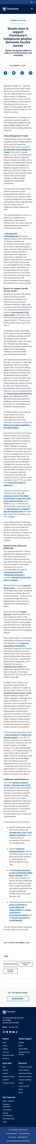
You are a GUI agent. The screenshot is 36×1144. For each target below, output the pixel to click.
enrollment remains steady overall (17, 693)
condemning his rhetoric (13, 667)
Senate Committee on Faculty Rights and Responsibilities (18, 907)
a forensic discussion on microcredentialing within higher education (20, 872)
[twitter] (14, 73)
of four (23, 832)
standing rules (15, 832)
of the (29, 832)
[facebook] (5, 73)
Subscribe (17, 998)
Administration (17, 20)
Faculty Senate (10, 971)
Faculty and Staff (25, 964)
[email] (30, 73)
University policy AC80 (21, 785)
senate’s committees (17, 835)
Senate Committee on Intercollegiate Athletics (20, 912)
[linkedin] (22, 73)
